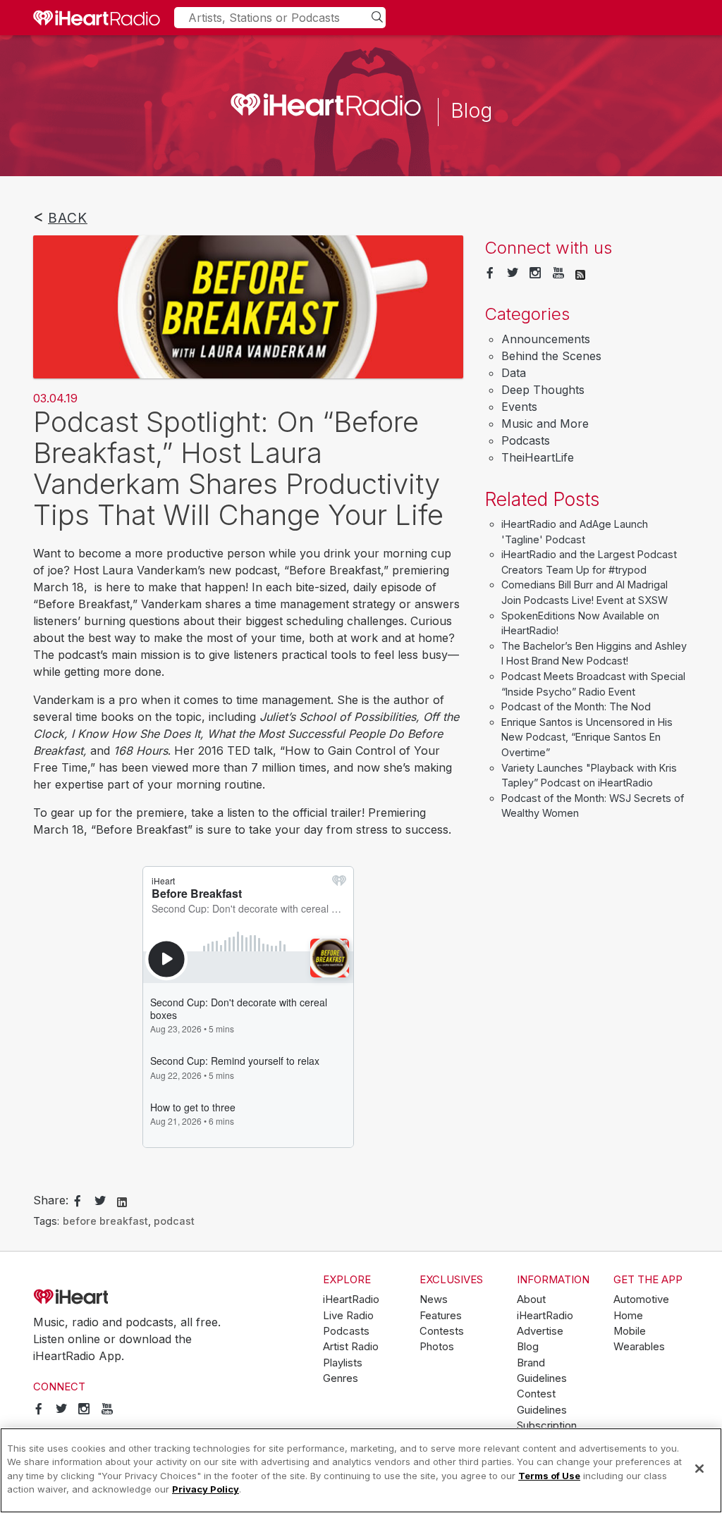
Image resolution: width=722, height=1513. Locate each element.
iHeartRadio (110, 1297)
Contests (442, 1331)
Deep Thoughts (543, 390)
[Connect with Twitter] (512, 273)
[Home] (96, 17)
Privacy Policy (205, 1489)
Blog (528, 1346)
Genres (340, 1378)
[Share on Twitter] (100, 1201)
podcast (174, 1221)
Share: (50, 1200)
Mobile (629, 1331)
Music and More (545, 423)
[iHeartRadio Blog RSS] (580, 273)
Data (513, 373)
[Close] (699, 1468)
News (434, 1299)
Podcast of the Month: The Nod (576, 706)
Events (519, 407)
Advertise (540, 1331)
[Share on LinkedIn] (122, 1201)
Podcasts (525, 440)
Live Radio (348, 1315)
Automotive (641, 1299)
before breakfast (105, 1221)
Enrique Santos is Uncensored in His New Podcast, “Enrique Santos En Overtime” (587, 737)
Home (628, 1315)
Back (67, 217)
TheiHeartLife (537, 457)
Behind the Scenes (551, 356)
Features (441, 1315)
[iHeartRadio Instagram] (535, 273)
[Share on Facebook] (77, 1201)
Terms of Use (549, 1475)
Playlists (342, 1363)
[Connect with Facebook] (490, 273)
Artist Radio (351, 1346)
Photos (437, 1346)
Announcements (545, 339)
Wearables (639, 1346)
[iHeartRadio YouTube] (558, 273)
